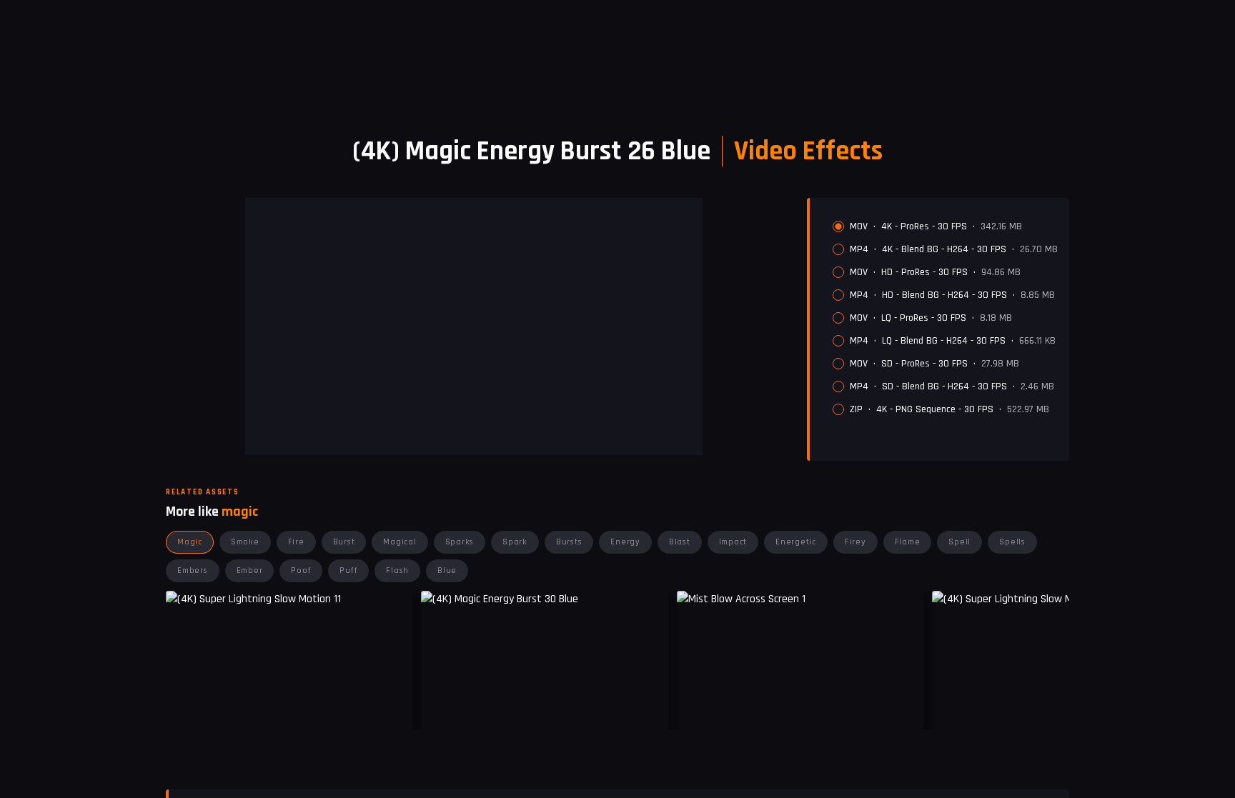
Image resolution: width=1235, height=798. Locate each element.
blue (447, 570)
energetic (795, 542)
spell (959, 542)
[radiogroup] (945, 318)
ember (250, 570)
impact (733, 542)
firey (855, 542)
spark (514, 542)
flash (397, 570)
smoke (245, 542)
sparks (460, 542)
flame (908, 542)
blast (679, 542)
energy (625, 542)
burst (344, 542)
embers (192, 570)
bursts (569, 542)
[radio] (838, 226)
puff (348, 570)
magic (189, 542)
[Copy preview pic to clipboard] (441, 708)
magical (399, 542)
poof (301, 570)
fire (296, 542)
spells (1012, 542)
